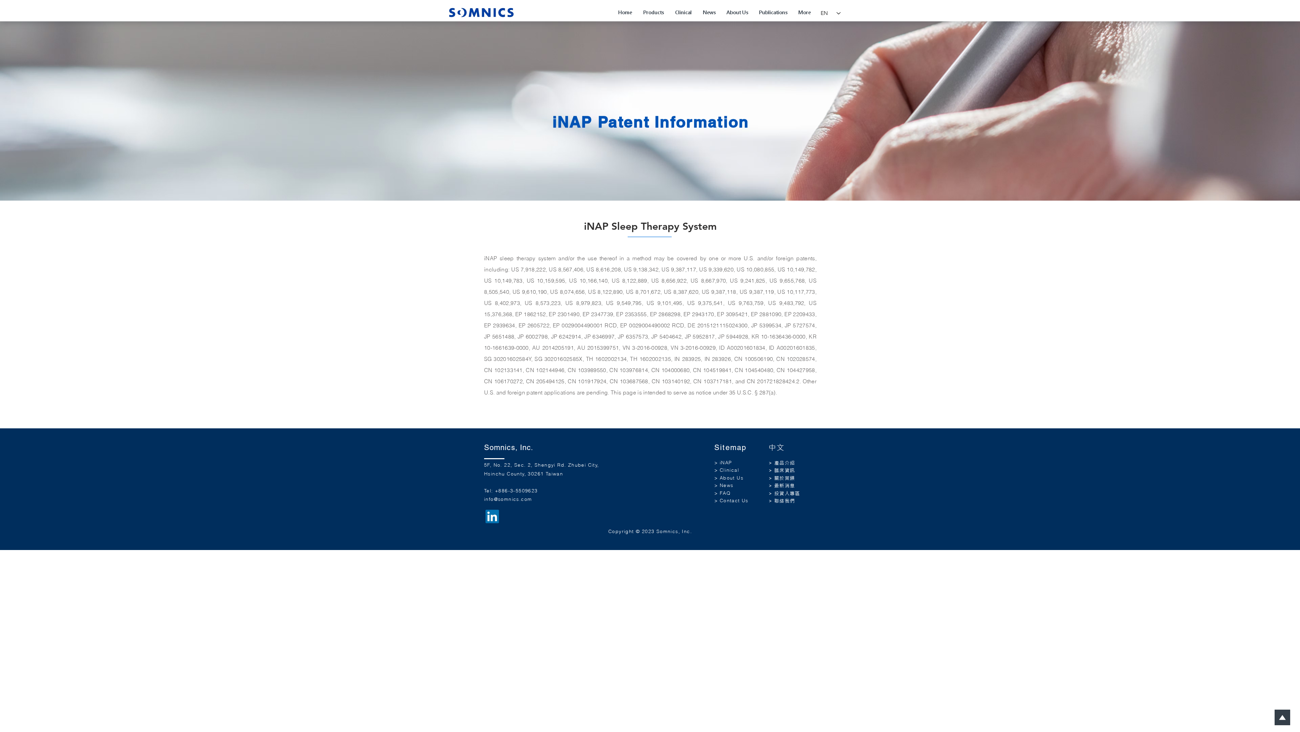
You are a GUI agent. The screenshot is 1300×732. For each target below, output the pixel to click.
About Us (731, 478)
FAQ (725, 493)
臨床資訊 (784, 470)
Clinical (729, 470)
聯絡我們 (784, 501)
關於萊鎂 (784, 478)
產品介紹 (784, 463)
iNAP (726, 463)
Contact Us (734, 500)
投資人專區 (787, 493)
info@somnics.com (508, 499)
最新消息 (784, 486)
